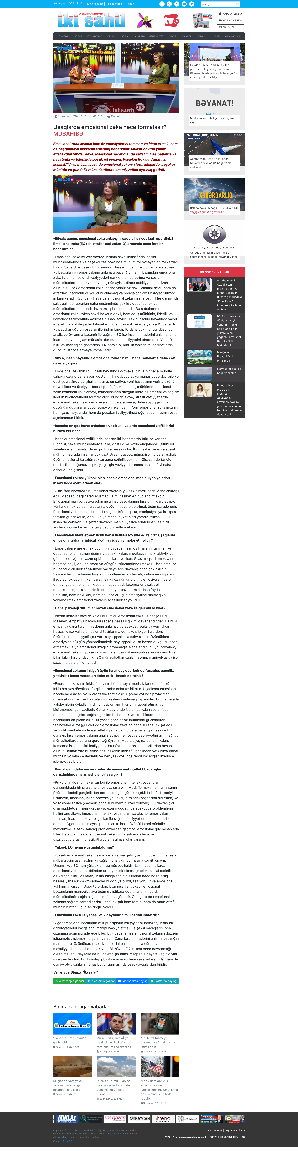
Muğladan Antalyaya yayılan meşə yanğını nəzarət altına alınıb (67, 1085)
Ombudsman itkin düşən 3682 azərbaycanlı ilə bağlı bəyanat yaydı (213, 254)
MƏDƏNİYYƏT (156, 36)
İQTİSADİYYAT (94, 36)
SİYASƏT (63, 36)
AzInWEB (67, 1141)
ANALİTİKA (140, 36)
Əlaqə (130, 3)
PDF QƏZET (229, 27)
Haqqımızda (115, 3)
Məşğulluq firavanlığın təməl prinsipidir (228, 356)
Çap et (115, 116)
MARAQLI (187, 36)
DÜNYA (172, 36)
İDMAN (201, 36)
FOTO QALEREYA (232, 13)
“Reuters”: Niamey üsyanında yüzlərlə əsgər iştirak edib (158, 1042)
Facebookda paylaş (134, 981)
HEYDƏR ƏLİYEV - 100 (232, 1137)
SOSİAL (125, 36)
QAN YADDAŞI (232, 36)
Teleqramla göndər (102, 981)
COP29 (213, 1137)
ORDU (110, 36)
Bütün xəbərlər (94, 3)
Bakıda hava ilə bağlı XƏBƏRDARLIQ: (214, 210)
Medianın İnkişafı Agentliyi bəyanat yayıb (212, 120)
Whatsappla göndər (71, 981)
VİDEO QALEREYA (232, 20)
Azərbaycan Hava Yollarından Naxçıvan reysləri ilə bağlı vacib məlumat (210, 163)
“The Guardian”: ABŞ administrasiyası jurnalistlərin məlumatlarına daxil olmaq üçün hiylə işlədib (159, 1089)
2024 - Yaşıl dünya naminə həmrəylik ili (185, 1137)
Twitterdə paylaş (164, 981)
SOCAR (78, 36)
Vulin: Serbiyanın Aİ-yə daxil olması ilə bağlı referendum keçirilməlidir (114, 1042)
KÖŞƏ (216, 36)
